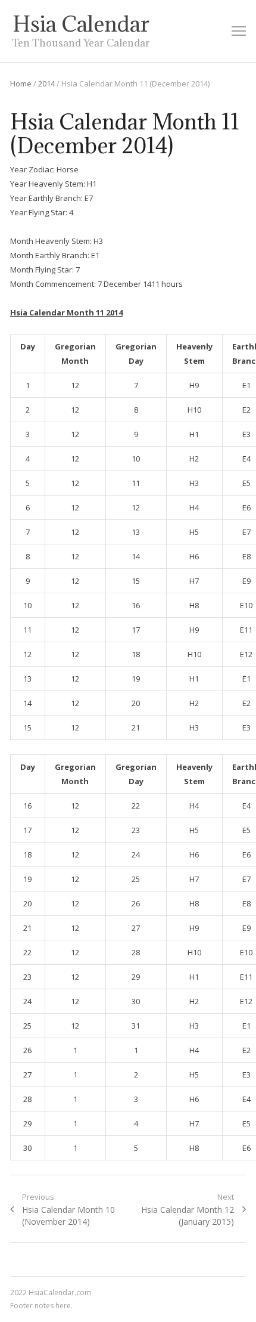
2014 (46, 83)
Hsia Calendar (81, 24)
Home (21, 83)
